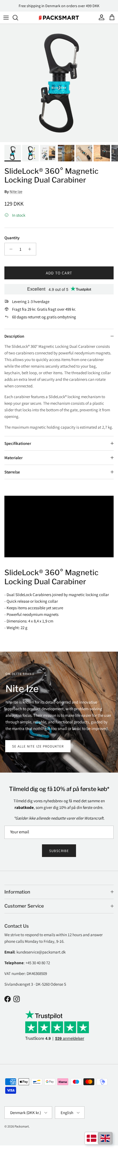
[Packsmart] (59, 18)
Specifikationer (17, 443)
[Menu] (6, 18)
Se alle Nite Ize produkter (38, 746)
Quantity (11, 237)
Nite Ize (16, 191)
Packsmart (22, 1126)
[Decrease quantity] (9, 249)
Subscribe (59, 850)
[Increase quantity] (31, 249)
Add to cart (59, 272)
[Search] (18, 18)
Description (14, 336)
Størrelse (12, 472)
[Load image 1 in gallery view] (59, 83)
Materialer (13, 457)
